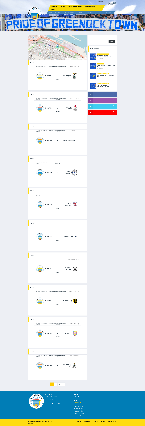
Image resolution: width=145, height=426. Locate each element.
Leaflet (67, 58)
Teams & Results (69, 12)
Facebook (49, 403)
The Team (87, 421)
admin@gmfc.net (77, 402)
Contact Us (112, 421)
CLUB (99, 12)
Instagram (62, 403)
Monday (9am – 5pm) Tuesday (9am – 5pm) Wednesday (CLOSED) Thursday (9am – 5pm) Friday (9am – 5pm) (79, 412)
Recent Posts (94, 49)
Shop (103, 421)
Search (92, 38)
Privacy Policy (43, 421)
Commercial (90, 12)
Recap (32, 62)
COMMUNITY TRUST (90, 6)
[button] (58, 45)
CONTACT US (48, 394)
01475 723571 (77, 396)
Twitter (55, 403)
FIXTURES (57, 12)
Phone (76, 394)
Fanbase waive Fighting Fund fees (106, 66)
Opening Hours (78, 406)
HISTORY (53, 9)
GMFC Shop (109, 12)
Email (75, 400)
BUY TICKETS (54, 6)
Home (79, 421)
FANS (80, 12)
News (50, 12)
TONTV (63, 6)
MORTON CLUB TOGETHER (75, 6)
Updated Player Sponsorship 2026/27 (103, 85)
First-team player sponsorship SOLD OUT (104, 56)
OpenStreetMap (78, 58)
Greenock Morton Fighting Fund (105, 76)
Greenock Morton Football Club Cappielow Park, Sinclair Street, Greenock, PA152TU (52, 398)
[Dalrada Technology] (111, 4)
